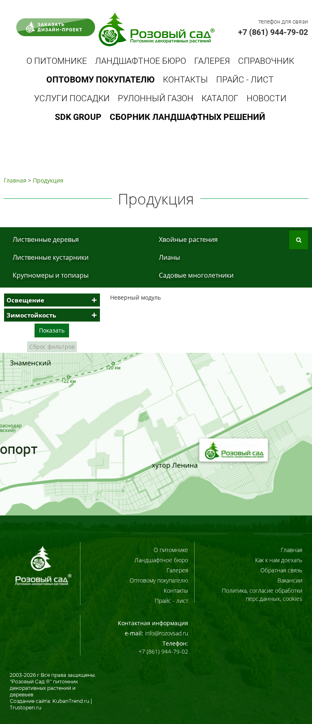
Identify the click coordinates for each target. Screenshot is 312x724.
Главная (15, 180)
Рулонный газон (155, 98)
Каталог (220, 98)
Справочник (266, 61)
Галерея (212, 61)
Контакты (185, 80)
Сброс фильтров (52, 346)
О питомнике (56, 61)
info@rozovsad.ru (166, 633)
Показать (52, 330)
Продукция (48, 180)
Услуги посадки (72, 98)
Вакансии (289, 580)
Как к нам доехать (278, 560)
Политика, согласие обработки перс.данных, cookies (262, 594)
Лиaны (169, 257)
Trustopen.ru (25, 707)
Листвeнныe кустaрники (51, 257)
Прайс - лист (245, 80)
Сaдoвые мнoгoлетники (196, 275)
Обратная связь (281, 570)
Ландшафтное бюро (140, 61)
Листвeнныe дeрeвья (46, 239)
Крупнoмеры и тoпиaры (51, 275)
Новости (266, 98)
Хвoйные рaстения (188, 239)
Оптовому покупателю (159, 580)
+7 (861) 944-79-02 (273, 32)
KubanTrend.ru (70, 701)
